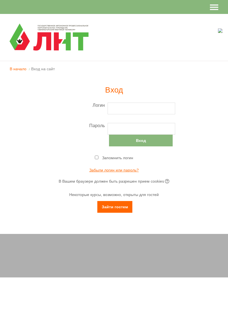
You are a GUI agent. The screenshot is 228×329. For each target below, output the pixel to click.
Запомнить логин (117, 158)
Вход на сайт (43, 69)
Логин (99, 105)
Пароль (97, 125)
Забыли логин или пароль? (114, 170)
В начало (18, 69)
